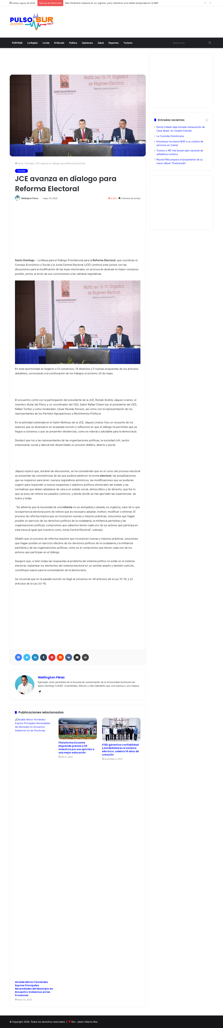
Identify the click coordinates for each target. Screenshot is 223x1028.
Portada (29, 163)
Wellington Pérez (29, 198)
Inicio (20, 163)
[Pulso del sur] (31, 22)
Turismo (128, 42)
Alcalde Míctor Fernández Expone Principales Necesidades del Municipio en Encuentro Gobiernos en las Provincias (34, 988)
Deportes (114, 42)
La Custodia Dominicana (170, 136)
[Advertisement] (146, 18)
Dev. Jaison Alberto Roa (84, 1021)
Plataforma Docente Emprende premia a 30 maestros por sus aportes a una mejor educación (76, 747)
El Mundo (59, 42)
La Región (32, 42)
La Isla (46, 42)
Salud (101, 42)
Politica (73, 42)
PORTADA (17, 42)
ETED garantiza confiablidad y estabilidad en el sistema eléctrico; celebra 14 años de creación (120, 749)
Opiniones (87, 42)
